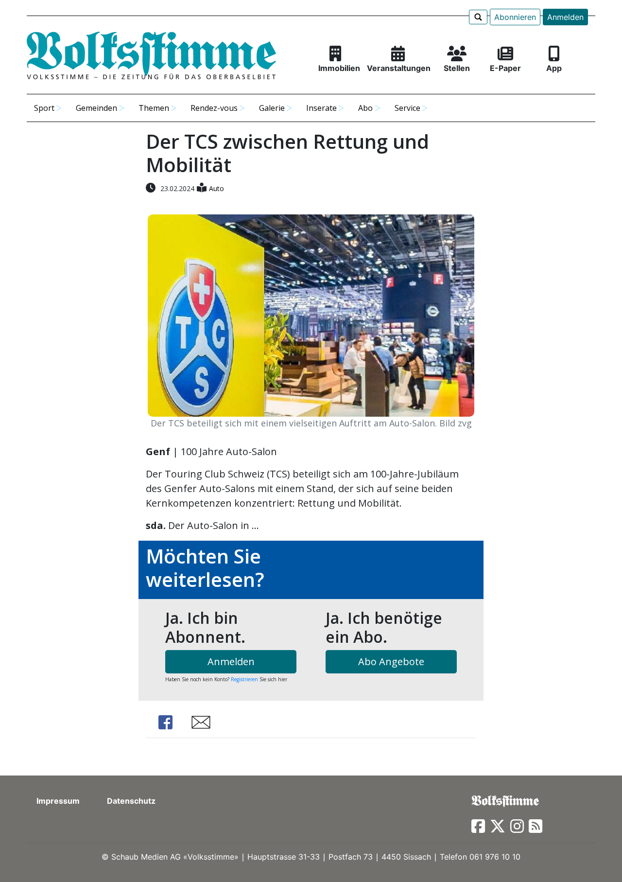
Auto (216, 188)
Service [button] (407, 108)
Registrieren (244, 679)
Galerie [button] (272, 108)
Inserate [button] (321, 108)
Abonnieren (515, 17)
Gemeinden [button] (96, 108)
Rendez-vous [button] (214, 108)
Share (165, 722)
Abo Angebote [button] (391, 661)
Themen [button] (153, 108)
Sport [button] (44, 108)
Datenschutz (131, 801)
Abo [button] (365, 108)
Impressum (58, 801)
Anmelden (565, 17)
